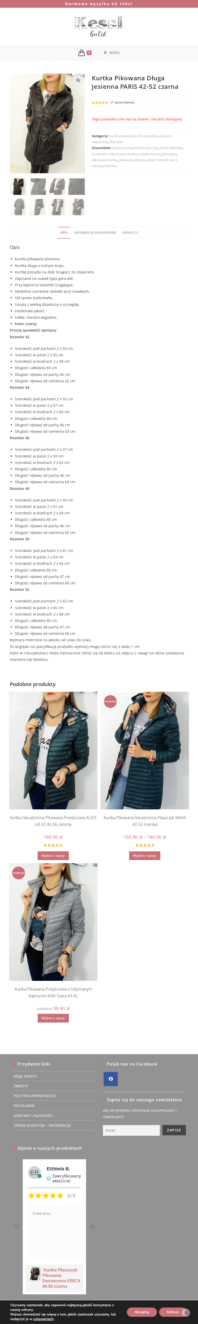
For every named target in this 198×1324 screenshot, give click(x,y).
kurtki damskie (171, 147)
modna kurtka (127, 154)
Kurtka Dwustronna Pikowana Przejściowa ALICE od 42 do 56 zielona (53, 821)
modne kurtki (149, 154)
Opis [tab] (64, 232)
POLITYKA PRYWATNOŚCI (35, 1095)
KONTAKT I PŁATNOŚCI (33, 1115)
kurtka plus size (146, 147)
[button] (78, 80)
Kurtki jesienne (120, 136)
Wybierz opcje (53, 855)
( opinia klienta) (123, 102)
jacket (116, 147)
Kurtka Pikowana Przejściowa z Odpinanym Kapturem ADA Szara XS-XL (53, 992)
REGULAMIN (24, 1105)
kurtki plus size (103, 154)
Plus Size (116, 142)
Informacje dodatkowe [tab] (95, 232)
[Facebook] (111, 1079)
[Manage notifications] (186, 1313)
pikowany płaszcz (132, 160)
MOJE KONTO (25, 1076)
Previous (16, 1227)
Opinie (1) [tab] (130, 232)
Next (92, 1227)
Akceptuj (142, 1312)
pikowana (169, 154)
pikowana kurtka (105, 160)
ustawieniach (43, 1319)
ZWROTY (21, 1086)
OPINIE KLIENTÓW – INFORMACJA (42, 1125)
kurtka (128, 147)
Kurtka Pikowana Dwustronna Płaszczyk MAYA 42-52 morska (145, 821)
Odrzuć (173, 1312)
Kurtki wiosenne (145, 136)
